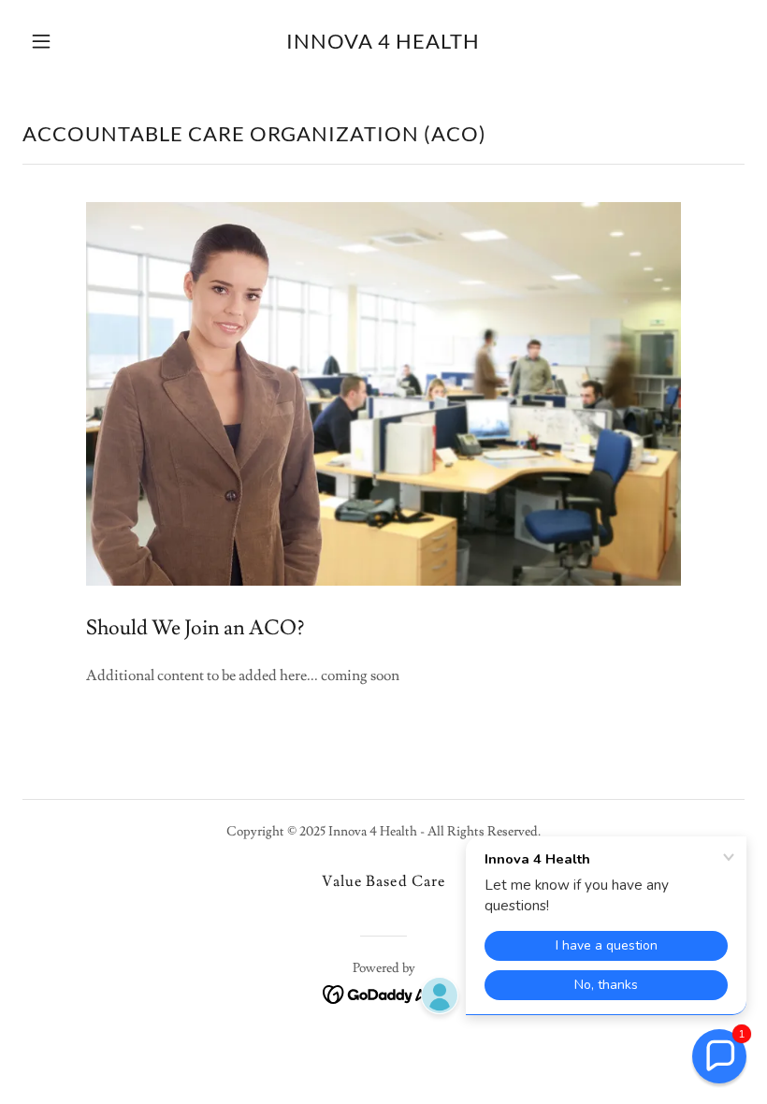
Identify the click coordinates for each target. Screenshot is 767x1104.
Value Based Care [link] (383, 881)
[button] (76, 41)
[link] (383, 44)
